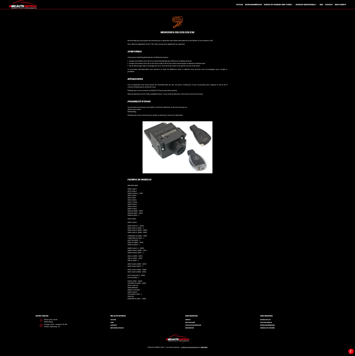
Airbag (188, 320)
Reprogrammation (253, 5)
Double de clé (265, 320)
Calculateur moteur (193, 325)
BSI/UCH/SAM (190, 322)
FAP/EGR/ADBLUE (266, 322)
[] (351, 354)
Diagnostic (189, 328)
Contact (329, 5)
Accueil (239, 5)
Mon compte (340, 5)
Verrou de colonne (267, 328)
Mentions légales (117, 328)
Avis (321, 5)
